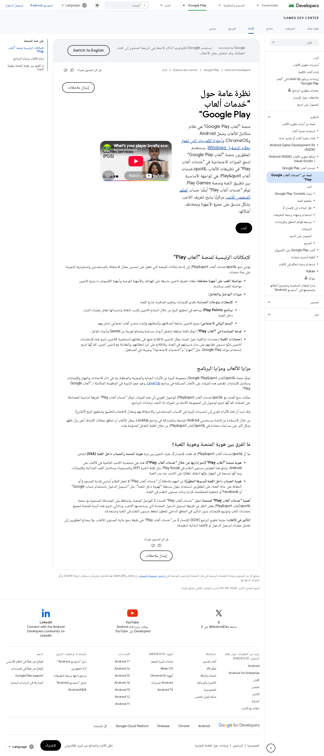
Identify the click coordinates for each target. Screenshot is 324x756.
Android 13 (122, 690)
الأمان (256, 680)
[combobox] (127, 5)
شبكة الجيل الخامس (205, 697)
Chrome (184, 726)
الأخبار (255, 694)
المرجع (232, 28)
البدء (244, 228)
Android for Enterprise (244, 673)
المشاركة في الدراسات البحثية (27, 683)
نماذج (269, 28)
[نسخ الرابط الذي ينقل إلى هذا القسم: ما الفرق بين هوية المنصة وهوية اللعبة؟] (167, 444)
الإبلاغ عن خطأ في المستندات (27, 668)
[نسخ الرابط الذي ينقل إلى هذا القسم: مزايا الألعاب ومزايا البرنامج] (192, 368)
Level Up (153, 383)
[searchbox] (294, 42)
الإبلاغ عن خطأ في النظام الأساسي (24, 661)
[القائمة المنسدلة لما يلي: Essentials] (256, 5)
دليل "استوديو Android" (71, 661)
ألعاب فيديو (209, 661)
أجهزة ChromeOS (161, 675)
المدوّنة (255, 701)
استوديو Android (41, 5)
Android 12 (122, 697)
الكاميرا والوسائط (206, 683)
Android (253, 666)
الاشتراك (51, 745)
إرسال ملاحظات (78, 87)
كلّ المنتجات (100, 726)
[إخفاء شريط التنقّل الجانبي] (270, 748)
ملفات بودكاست (250, 708)
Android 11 (122, 704)
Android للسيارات (162, 683)
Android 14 (122, 683)
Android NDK (77, 690)
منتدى (212, 28)
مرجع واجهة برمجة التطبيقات (70, 675)
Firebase (163, 726)
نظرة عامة (313, 28)
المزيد (167, 5)
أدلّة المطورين (78, 668)
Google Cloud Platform (132, 726)
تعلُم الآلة (211, 668)
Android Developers (237, 70)
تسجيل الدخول (14, 5)
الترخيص (238, 745)
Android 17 (122, 661)
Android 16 (122, 668)
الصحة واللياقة (208, 675)
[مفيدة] (72, 70)
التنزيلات (290, 28)
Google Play (197, 5)
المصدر (255, 687)
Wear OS (166, 668)
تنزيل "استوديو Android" (71, 683)
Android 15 (122, 675)
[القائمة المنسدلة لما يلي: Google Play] (182, 5)
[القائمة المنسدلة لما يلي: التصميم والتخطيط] (217, 5)
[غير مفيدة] (65, 70)
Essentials (270, 5)
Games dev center (301, 18)
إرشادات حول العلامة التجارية (211, 745)
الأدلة (251, 28)
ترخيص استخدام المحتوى (152, 576)
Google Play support (29, 675)
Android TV (165, 690)
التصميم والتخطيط (234, 5)
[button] (298, 116)
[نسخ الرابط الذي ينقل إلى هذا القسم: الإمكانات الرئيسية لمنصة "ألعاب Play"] (169, 257)
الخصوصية (210, 690)
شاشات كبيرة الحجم (162, 661)
